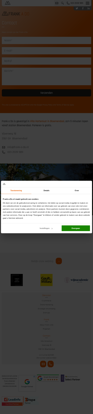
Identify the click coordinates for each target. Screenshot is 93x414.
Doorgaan (76, 228)
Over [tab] (77, 190)
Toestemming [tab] (16, 190)
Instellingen (45, 228)
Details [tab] (47, 190)
